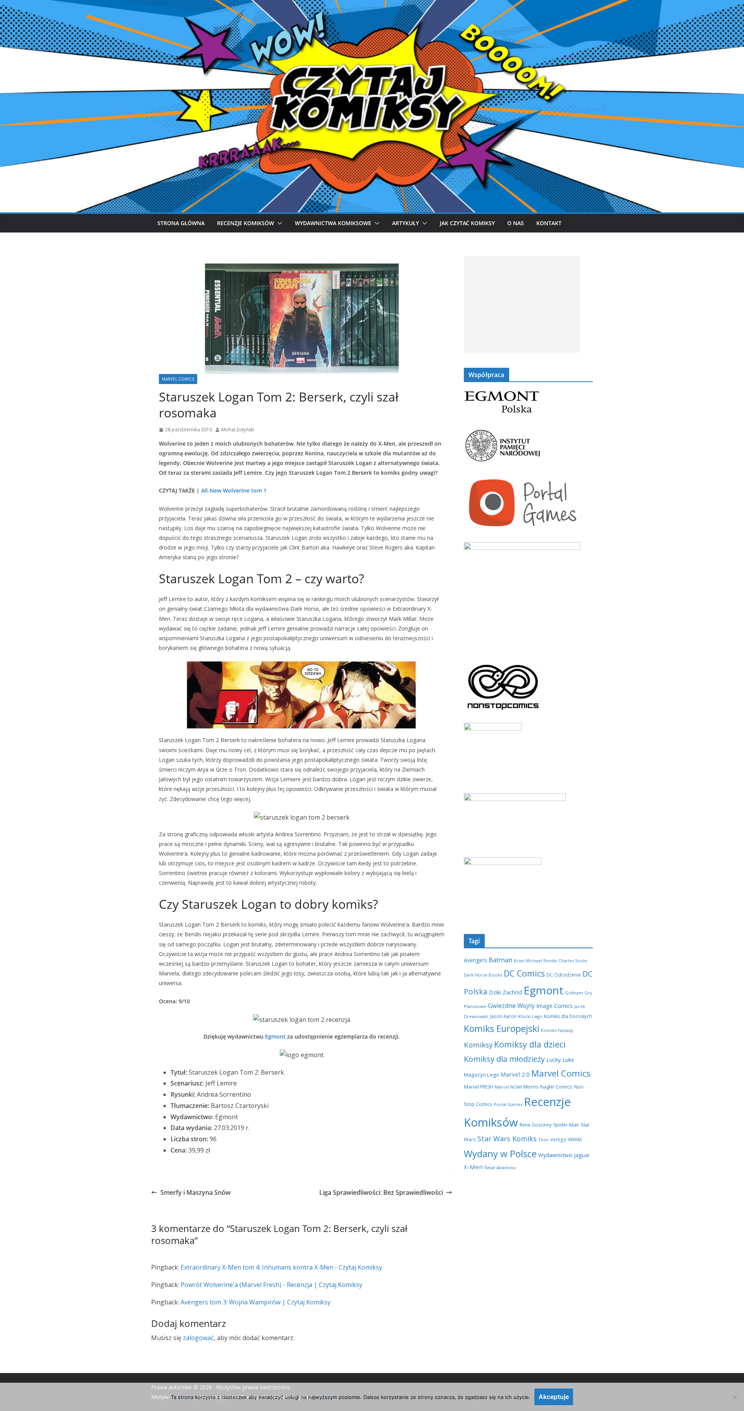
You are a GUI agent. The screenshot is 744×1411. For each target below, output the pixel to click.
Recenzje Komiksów (245, 223)
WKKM (575, 1139)
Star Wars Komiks (507, 1138)
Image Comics (554, 1006)
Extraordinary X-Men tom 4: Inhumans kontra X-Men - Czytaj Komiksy (281, 1267)
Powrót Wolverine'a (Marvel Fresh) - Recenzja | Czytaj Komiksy (271, 1284)
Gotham (574, 993)
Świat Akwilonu (500, 1167)
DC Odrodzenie (563, 975)
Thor (543, 1139)
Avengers (475, 960)
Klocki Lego (530, 1016)
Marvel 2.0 (515, 1074)
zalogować (198, 1337)
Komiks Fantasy (557, 1030)
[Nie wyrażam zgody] (734, 1397)
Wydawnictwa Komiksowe (333, 223)
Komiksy (478, 1045)
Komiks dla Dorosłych (568, 1016)
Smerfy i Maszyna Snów (195, 1192)
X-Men (473, 1167)
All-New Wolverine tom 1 (234, 490)
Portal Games (508, 1104)
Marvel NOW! (508, 1087)
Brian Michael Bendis (535, 960)
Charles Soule (572, 960)
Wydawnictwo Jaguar (564, 1155)
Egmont (275, 1036)
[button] (278, 223)
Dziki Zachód (505, 992)
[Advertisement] (522, 304)
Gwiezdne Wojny (511, 1005)
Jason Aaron (503, 1016)
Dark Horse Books (483, 975)
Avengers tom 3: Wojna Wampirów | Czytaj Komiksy (256, 1302)
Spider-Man (566, 1125)
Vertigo (558, 1139)
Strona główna (181, 223)
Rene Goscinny (536, 1125)
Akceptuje (554, 1397)
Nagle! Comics (556, 1087)
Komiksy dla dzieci (530, 1044)
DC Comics (524, 973)
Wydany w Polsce (500, 1153)
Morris (531, 1086)
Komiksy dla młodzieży (504, 1059)
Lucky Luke (560, 1059)
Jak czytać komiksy (467, 223)
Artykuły (405, 223)
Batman (500, 959)
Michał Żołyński (237, 429)
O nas (515, 223)
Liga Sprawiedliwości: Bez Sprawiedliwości (381, 1192)
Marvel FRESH (478, 1087)
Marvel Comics (178, 379)
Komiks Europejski (501, 1028)
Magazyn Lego (481, 1074)
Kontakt (548, 223)
